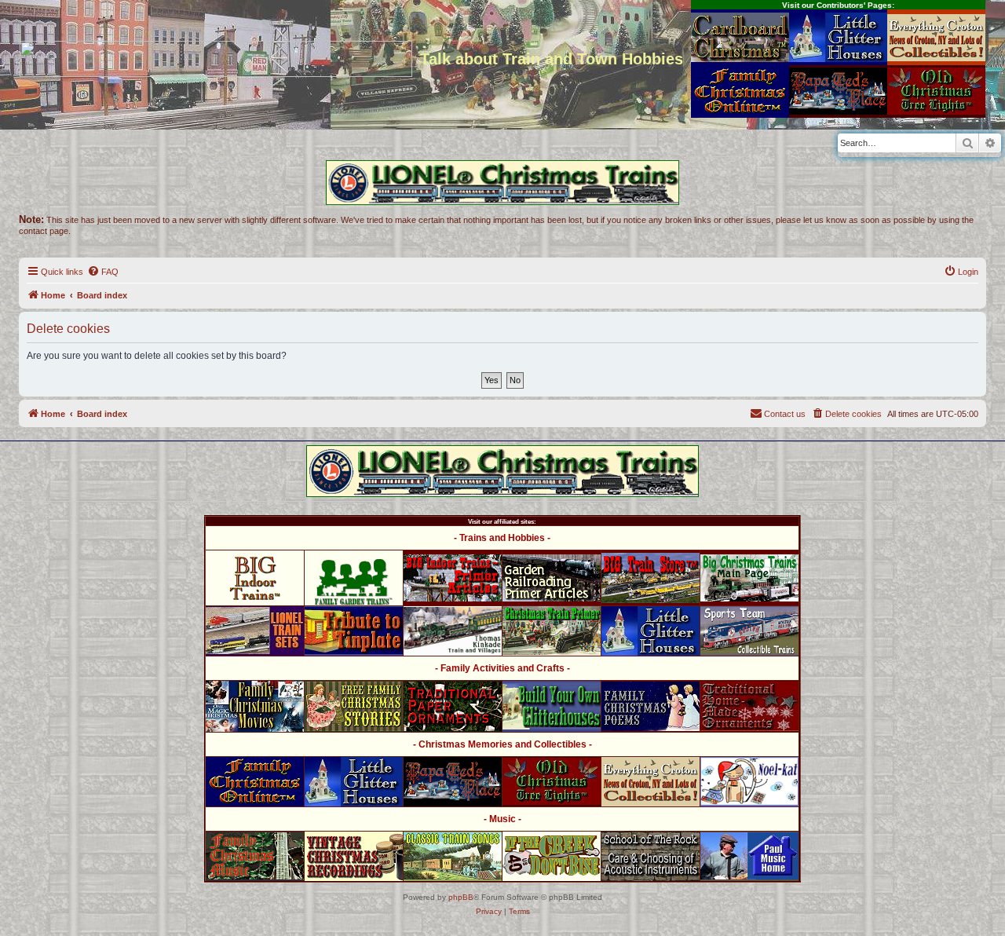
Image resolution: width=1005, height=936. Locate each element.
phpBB (460, 897)
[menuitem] (103, 271)
